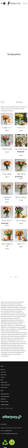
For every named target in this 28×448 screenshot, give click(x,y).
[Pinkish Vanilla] (7, 140)
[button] (20, 151)
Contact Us (3, 372)
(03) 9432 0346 (7, 430)
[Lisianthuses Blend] (7, 188)
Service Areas (4, 382)
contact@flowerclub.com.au (10, 433)
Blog (2, 379)
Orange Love (7, 128)
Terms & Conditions (5, 385)
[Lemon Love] (21, 119)
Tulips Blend (21, 174)
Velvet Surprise (21, 221)
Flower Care (4, 374)
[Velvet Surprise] (21, 212)
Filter (3, 102)
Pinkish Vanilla (7, 149)
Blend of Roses (7, 221)
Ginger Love (21, 244)
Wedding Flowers (5, 394)
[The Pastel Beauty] (21, 140)
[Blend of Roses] (7, 212)
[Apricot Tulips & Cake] (7, 235)
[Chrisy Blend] (7, 165)
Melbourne (3, 399)
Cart (25, 3)
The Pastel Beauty (21, 149)
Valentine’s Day (4, 401)
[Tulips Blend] (21, 165)
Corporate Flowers (5, 396)
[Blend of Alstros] (21, 188)
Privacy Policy (4, 387)
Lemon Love (21, 128)
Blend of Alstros (21, 197)
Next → (16, 277)
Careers (3, 377)
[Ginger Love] (21, 235)
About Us (3, 369)
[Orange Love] (7, 119)
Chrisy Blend (7, 174)
